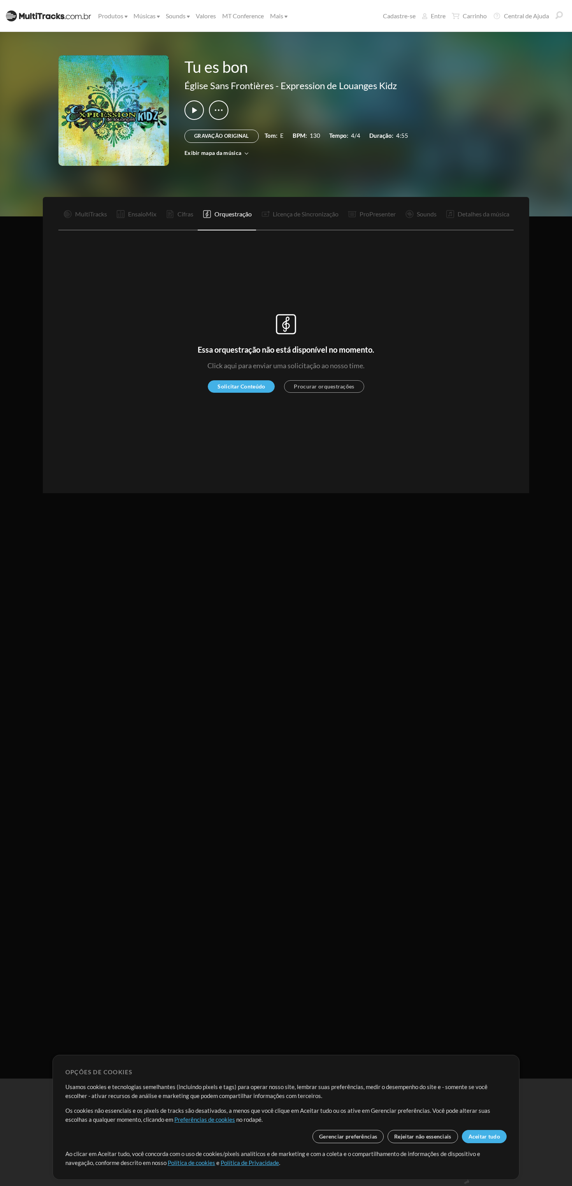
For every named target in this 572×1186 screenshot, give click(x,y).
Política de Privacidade (250, 1162)
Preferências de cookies (204, 1119)
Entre (438, 15)
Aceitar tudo (484, 1136)
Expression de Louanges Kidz (339, 85)
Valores (206, 15)
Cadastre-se (399, 15)
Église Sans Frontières (229, 85)
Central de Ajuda (526, 15)
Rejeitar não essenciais (422, 1136)
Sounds (176, 15)
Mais (276, 15)
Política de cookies (191, 1162)
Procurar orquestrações (324, 386)
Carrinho (475, 15)
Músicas (144, 15)
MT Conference (243, 15)
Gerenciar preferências (348, 1136)
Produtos (110, 15)
